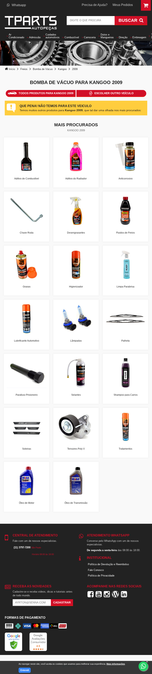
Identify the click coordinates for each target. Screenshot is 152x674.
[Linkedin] (124, 594)
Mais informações (115, 664)
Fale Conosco (96, 570)
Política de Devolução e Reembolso (108, 564)
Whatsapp (19, 5)
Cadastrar (62, 602)
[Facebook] (90, 594)
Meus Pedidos (123, 5)
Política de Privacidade (101, 575)
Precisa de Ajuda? (94, 5)
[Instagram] (106, 594)
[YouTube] (98, 594)
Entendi (24, 670)
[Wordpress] (115, 594)
